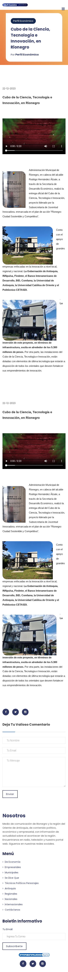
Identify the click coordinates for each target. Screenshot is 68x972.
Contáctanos (12, 909)
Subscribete (14, 946)
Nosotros (14, 815)
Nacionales (10, 899)
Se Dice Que (11, 877)
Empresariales (12, 867)
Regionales (10, 893)
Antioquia (10, 888)
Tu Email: (7, 929)
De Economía (12, 862)
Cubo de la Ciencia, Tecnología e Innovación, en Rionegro (30, 38)
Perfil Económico (23, 21)
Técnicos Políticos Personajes (21, 883)
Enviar (10, 794)
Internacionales (13, 904)
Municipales (11, 872)
